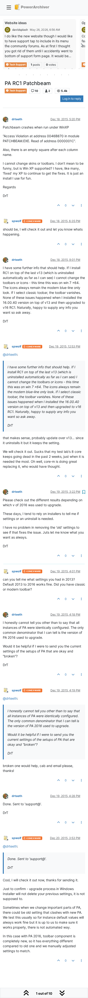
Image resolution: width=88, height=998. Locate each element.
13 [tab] (26, 74)
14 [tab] (33, 74)
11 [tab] (79, 68)
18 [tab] (61, 74)
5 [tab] (37, 68)
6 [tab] (44, 68)
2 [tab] (16, 68)
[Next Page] (81, 45)
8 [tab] (58, 68)
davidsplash (20, 29)
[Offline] (7, 119)
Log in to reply (71, 98)
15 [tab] (40, 74)
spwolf (16, 221)
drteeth (17, 119)
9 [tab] (65, 68)
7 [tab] (51, 68)
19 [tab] (68, 74)
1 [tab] (9, 68)
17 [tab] (54, 74)
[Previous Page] (6, 45)
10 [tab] (72, 68)
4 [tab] (30, 68)
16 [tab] (47, 74)
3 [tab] (23, 68)
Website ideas (16, 23)
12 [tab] (19, 74)
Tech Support (17, 90)
